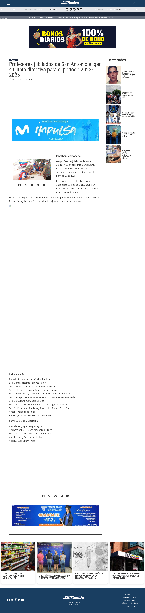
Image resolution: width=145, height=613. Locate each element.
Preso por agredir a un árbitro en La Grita (128, 134)
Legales (97, 9)
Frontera (40, 9)
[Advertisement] (55, 96)
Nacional (54, 9)
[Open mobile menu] (8, 4)
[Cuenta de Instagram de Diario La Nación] (15, 601)
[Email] (44, 185)
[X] (25, 185)
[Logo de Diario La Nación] (74, 598)
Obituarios (111, 9)
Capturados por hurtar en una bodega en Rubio (128, 114)
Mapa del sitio (129, 600)
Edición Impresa (129, 597)
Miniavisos (129, 595)
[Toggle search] (134, 3)
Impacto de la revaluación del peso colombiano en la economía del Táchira (89, 575)
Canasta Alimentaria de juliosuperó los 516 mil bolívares (13, 575)
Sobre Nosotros (129, 606)
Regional (27, 9)
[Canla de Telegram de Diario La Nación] (19, 601)
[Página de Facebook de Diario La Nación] (8, 601)
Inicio (2, 9)
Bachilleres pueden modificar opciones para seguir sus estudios (127, 154)
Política (13, 9)
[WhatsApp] (31, 185)
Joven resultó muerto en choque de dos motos (127, 94)
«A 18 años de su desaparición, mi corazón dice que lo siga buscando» (128, 74)
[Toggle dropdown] (6, 19)
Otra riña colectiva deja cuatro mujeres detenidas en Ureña (54, 577)
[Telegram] (38, 185)
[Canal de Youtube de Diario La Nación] (22, 601)
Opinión (84, 9)
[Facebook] (19, 185)
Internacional (69, 9)
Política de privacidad (129, 603)
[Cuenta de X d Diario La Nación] (12, 601)
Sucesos (125, 9)
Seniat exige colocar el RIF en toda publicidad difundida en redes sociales (125, 575)
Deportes (138, 9)
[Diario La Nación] (70, 3)
